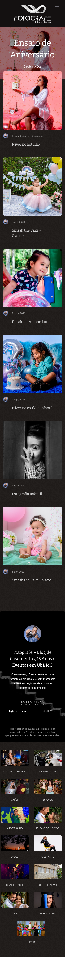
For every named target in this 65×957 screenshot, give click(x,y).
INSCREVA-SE (49, 711)
